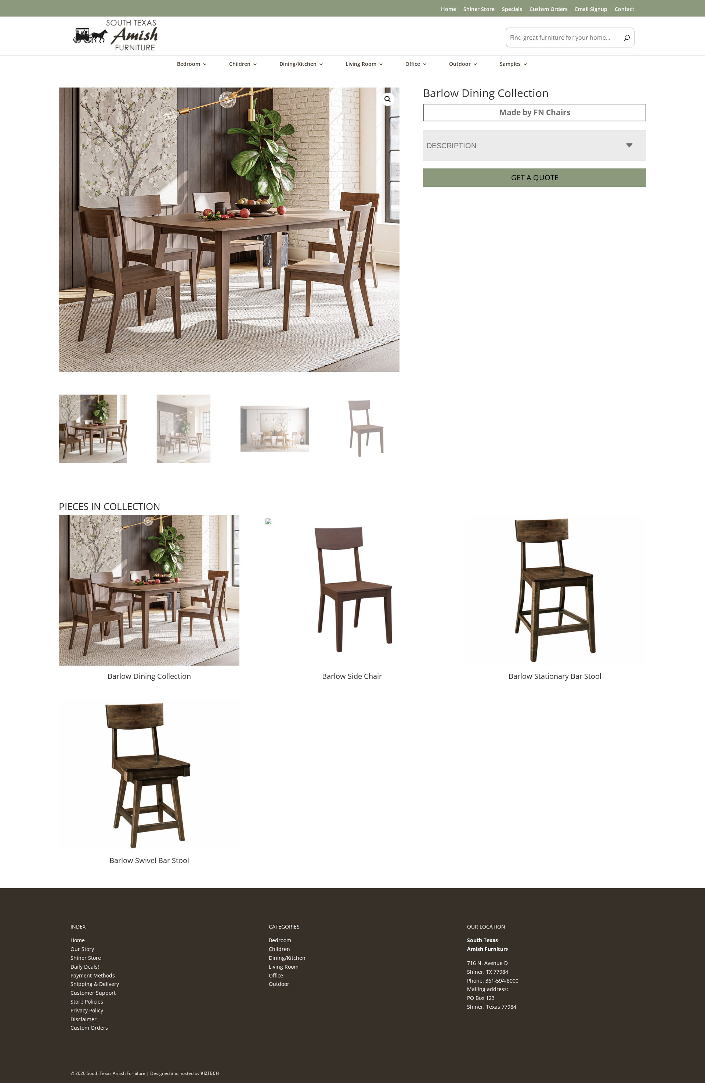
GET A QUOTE (534, 177)
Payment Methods (92, 975)
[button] (387, 99)
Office (412, 64)
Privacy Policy (86, 1010)
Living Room (361, 64)
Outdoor (460, 64)
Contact (624, 9)
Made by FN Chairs (534, 112)
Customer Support (93, 992)
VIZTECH (209, 1073)
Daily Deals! (84, 966)
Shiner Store (479, 9)
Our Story (82, 948)
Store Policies (86, 1001)
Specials (512, 9)
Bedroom (188, 64)
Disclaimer (83, 1019)
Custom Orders (548, 9)
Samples (510, 64)
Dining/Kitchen (298, 64)
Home (448, 9)
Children (239, 64)
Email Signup (591, 9)
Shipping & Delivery (94, 983)
